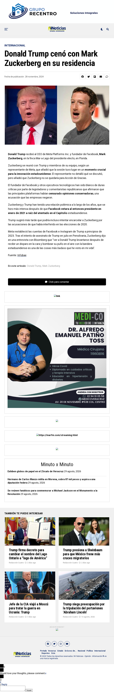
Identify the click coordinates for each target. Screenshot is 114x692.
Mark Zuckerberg (51, 266)
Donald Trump (34, 266)
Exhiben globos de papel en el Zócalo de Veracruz (36, 471)
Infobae (21, 255)
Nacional (81, 651)
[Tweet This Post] (88, 76)
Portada (43, 651)
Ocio (53, 653)
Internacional (99, 651)
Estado (60, 651)
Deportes (46, 653)
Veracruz (52, 651)
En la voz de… (70, 651)
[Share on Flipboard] (94, 76)
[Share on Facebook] (82, 76)
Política (90, 651)
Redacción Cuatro (16, 563)
